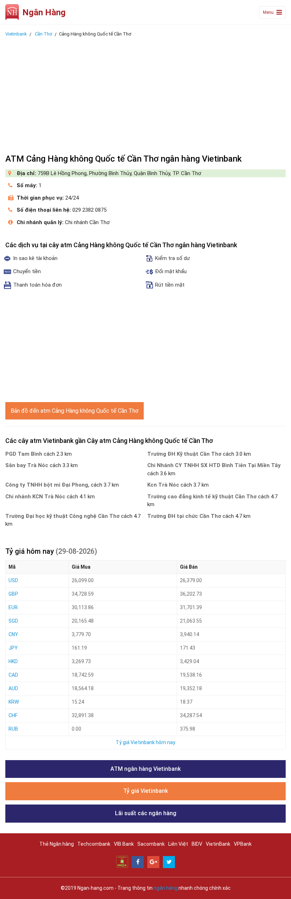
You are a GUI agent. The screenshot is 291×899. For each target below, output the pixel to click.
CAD (13, 675)
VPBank (243, 844)
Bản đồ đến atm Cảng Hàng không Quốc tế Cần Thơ (74, 410)
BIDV (197, 844)
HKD (13, 661)
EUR (13, 607)
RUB (13, 729)
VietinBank (218, 844)
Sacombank (151, 844)
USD (13, 580)
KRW (14, 702)
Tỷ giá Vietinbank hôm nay (145, 742)
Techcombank (93, 844)
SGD (13, 621)
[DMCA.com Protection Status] (122, 861)
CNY (13, 634)
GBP (13, 594)
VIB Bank (124, 844)
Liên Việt (178, 844)
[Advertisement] (145, 93)
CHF (13, 715)
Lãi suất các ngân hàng (145, 813)
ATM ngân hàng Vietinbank (145, 768)
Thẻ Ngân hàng (56, 844)
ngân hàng (165, 888)
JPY (13, 648)
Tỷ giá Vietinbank (145, 790)
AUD (13, 688)
